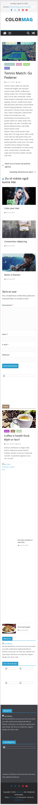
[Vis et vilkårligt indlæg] (33, 33)
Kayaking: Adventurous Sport (21, 172)
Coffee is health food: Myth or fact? (17, 437)
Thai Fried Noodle (24, 627)
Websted (5, 355)
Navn (5, 334)
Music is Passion (12, 274)
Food (12, 431)
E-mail (5, 344)
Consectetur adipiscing (15, 241)
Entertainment (9, 64)
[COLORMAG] (7, 644)
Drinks (7, 431)
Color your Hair (11, 208)
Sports (7, 68)
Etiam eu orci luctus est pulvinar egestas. (17, 165)
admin (19, 82)
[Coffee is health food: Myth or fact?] (19, 419)
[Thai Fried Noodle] (9, 628)
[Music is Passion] (19, 255)
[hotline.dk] (4, 33)
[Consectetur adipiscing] (19, 222)
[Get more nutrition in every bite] (9, 543)
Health (19, 431)
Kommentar (7, 305)
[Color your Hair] (19, 188)
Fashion (19, 64)
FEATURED (26, 64)
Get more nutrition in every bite (25, 541)
